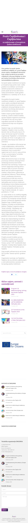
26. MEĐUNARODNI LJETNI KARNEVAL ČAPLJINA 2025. (17, 302)
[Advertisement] (14, 15)
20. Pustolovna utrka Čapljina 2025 (17, 310)
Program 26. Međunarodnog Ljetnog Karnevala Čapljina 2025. (18, 291)
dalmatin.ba (17, 521)
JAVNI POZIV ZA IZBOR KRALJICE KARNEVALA (15, 405)
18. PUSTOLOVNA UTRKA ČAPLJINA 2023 (18, 319)
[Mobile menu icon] (2, 32)
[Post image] (5, 291)
